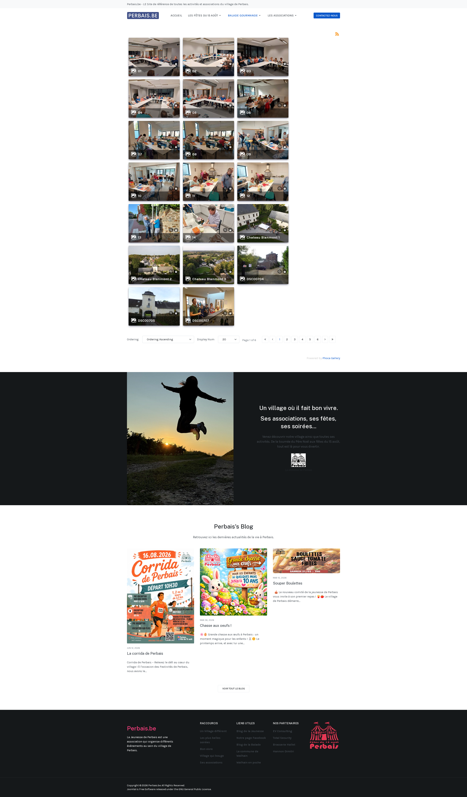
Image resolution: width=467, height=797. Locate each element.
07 (140, 154)
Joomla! (131, 789)
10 (139, 196)
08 (194, 154)
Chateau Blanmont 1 (263, 237)
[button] (205, 15)
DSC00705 (146, 321)
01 (139, 71)
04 (140, 113)
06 (249, 113)
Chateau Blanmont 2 (155, 279)
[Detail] (171, 63)
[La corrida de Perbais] (160, 595)
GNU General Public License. (195, 789)
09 (249, 154)
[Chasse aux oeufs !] (233, 582)
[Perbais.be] (143, 15)
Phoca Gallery (331, 358)
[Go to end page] (332, 339)
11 (193, 196)
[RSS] (337, 33)
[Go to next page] (325, 339)
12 (248, 196)
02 (194, 71)
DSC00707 (200, 321)
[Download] (176, 63)
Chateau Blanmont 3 (209, 279)
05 (194, 113)
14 (194, 237)
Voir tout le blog (233, 688)
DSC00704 (255, 279)
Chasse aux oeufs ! (215, 625)
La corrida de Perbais (145, 653)
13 (139, 237)
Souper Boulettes (287, 583)
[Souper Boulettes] (306, 560)
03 (249, 71)
